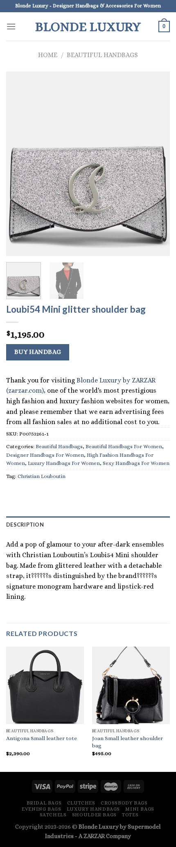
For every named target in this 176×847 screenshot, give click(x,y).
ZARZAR (94, 836)
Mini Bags (139, 809)
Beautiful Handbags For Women (124, 446)
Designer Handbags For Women (45, 455)
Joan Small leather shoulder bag (127, 742)
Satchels (53, 815)
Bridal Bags (44, 803)
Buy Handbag (37, 352)
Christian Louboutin (41, 476)
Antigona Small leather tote (41, 738)
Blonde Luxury (88, 26)
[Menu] (11, 26)
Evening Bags (41, 809)
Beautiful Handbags (102, 55)
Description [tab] (25, 524)
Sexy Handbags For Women (136, 463)
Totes (130, 815)
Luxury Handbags (93, 809)
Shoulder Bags (94, 815)
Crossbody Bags (124, 803)
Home (47, 55)
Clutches (81, 803)
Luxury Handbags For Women (64, 463)
